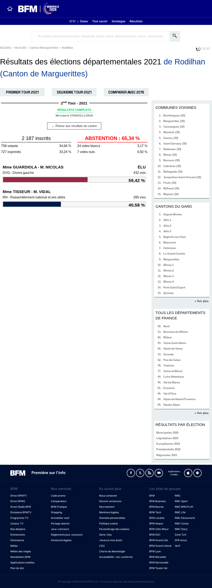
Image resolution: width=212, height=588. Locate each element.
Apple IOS (188, 473)
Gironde (168, 354)
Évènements (17, 534)
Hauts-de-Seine (173, 348)
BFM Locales (156, 517)
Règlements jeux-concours (67, 534)
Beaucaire (169, 242)
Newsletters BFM (20, 556)
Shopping (56, 512)
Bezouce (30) (171, 160)
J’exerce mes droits (110, 540)
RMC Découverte (185, 517)
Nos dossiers (17, 529)
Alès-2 (167, 225)
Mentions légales (109, 512)
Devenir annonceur (110, 501)
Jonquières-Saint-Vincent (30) (182, 177)
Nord (166, 326)
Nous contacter (108, 495)
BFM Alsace (156, 523)
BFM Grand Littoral (160, 545)
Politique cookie (108, 523)
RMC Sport (181, 501)
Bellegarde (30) (172, 171)
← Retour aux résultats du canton (74, 126)
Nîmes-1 (168, 265)
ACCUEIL (5, 47)
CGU (102, 545)
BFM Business (157, 501)
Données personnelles (112, 517)
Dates (84, 21)
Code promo (58, 495)
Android (197, 473)
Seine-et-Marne (172, 371)
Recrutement (106, 506)
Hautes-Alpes (171, 404)
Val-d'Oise (169, 393)
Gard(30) (20, 47)
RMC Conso (182, 523)
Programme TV (19, 517)
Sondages (118, 21)
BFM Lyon (155, 551)
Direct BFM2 (17, 501)
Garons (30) (170, 138)
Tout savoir (99, 21)
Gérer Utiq (105, 534)
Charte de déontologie (112, 551)
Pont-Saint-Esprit (174, 287)
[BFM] (10, 9)
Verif (177, 545)
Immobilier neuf (60, 517)
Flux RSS (149, 473)
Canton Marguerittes (44, 47)
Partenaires (17, 540)
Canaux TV (16, 523)
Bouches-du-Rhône (175, 331)
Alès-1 (167, 220)
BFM (72, 21)
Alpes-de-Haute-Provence (179, 399)
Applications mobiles (22, 562)
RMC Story (181, 529)
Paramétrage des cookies (114, 529)
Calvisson (169, 248)
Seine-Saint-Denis (174, 343)
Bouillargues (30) (174, 115)
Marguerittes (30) (174, 121)
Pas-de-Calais (172, 360)
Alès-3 (167, 231)
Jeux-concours (60, 529)
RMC (178, 495)
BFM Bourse (156, 506)
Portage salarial (60, 523)
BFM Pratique (59, 506)
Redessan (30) (172, 149)
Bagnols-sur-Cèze (174, 236)
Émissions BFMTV (20, 512)
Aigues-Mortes (172, 214)
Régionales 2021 (166, 455)
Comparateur (59, 501)
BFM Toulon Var (158, 568)
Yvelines (168, 365)
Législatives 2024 (167, 438)
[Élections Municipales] (36, 9)
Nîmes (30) (170, 154)
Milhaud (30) (171, 188)
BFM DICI (154, 534)
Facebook (131, 473)
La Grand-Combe (174, 253)
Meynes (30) (170, 194)
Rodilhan (67, 47)
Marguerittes (171, 259)
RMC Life (180, 512)
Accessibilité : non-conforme (116, 556)
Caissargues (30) (173, 126)
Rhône (167, 337)
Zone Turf (180, 534)
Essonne (169, 388)
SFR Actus (181, 540)
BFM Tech (155, 512)
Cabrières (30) (172, 166)
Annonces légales (61, 540)
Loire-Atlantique (173, 376)
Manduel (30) (171, 132)
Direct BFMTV (18, 495)
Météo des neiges (20, 551)
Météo (14, 545)
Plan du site (17, 568)
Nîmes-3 (168, 276)
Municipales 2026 (167, 432)
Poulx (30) (169, 182)
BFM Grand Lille (158, 540)
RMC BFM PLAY (184, 506)
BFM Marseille (157, 556)
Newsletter (159, 473)
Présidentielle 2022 (168, 449)
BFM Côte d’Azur (159, 529)
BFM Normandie (158, 562)
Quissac (168, 293)
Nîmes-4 (168, 281)
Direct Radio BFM (20, 506)
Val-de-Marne (171, 382)
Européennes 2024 (168, 443)
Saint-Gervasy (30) (175, 143)
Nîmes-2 (168, 270)
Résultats (136, 21)
